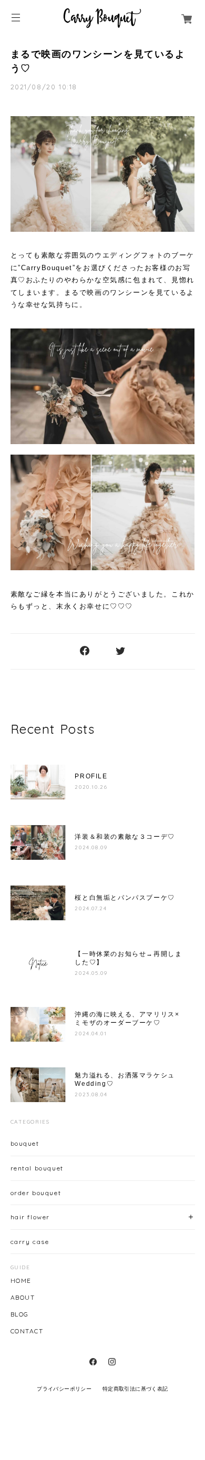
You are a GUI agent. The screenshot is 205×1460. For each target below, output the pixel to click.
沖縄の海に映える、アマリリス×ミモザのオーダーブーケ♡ (127, 1018)
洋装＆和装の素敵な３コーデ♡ (125, 836)
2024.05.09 (91, 973)
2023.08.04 (91, 1094)
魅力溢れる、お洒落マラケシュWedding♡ (125, 1079)
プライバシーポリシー (64, 1389)
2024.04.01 (91, 1033)
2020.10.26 (91, 787)
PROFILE (95, 776)
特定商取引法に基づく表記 (135, 1389)
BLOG (20, 1314)
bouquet (25, 1143)
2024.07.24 (91, 908)
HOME (21, 1280)
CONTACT (27, 1331)
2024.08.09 (91, 847)
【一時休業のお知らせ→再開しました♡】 (128, 958)
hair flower (30, 1217)
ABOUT (23, 1297)
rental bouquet (37, 1168)
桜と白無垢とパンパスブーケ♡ (125, 897)
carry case (30, 1242)
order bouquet (36, 1193)
